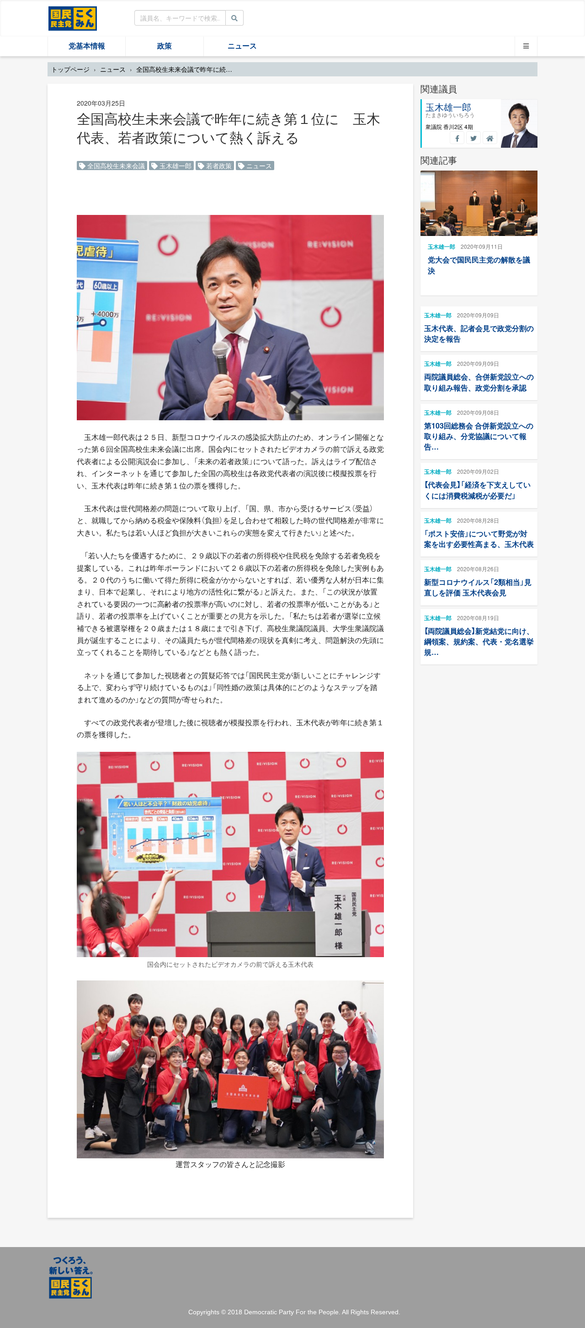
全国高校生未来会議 (115, 165)
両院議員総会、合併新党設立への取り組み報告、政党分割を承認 (479, 381)
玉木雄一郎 (174, 165)
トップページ (70, 69)
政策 (164, 46)
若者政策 (218, 165)
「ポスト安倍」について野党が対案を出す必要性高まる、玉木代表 (479, 538)
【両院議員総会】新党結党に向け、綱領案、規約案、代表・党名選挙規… (479, 641)
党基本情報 (87, 46)
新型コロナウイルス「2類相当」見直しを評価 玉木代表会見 (478, 587)
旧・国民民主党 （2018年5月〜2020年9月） (73, 18)
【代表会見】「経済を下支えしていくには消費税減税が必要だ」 (477, 489)
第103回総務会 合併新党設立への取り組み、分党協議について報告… (478, 436)
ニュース (242, 46)
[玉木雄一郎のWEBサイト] (490, 137)
